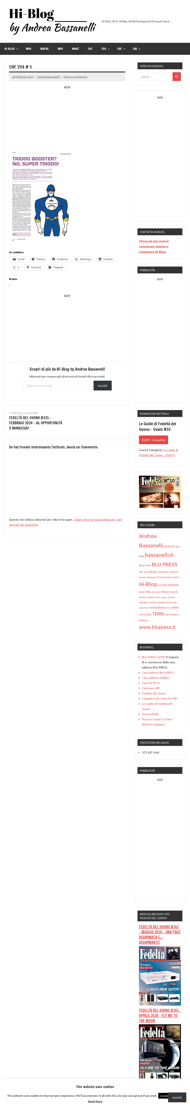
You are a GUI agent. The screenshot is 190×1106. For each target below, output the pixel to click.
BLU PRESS (164, 564)
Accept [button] (164, 1095)
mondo (174, 591)
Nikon (157, 597)
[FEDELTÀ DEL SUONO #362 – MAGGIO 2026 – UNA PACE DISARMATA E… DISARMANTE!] (160, 1004)
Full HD (159, 577)
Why (60, 49)
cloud (146, 571)
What (75, 49)
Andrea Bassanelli (48, 76)
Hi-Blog (9, 49)
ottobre (143, 602)
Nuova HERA (150, 714)
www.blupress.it (157, 627)
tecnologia (145, 614)
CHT (90, 49)
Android (169, 546)
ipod (141, 591)
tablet (175, 607)
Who (28, 49)
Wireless (143, 620)
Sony (168, 607)
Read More (95, 1101)
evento (142, 577)
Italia (148, 591)
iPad (164, 585)
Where (44, 49)
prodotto (162, 602)
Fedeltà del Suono (154, 693)
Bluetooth (145, 565)
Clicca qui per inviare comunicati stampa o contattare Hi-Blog (154, 246)
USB (167, 614)
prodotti (153, 602)
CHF (119, 49)
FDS (103, 49)
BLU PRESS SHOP (153, 657)
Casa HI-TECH (151, 683)
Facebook (151, 577)
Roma (170, 602)
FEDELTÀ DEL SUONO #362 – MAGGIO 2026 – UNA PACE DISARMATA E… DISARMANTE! (160, 934)
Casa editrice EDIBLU (155, 677)
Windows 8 (174, 614)
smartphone (157, 607)
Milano (165, 591)
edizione (174, 571)
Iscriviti (102, 385)
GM (135, 49)
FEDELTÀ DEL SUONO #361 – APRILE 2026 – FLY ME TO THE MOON (160, 1015)
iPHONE (173, 585)
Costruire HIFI (151, 688)
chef (141, 571)
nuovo (171, 597)
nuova (164, 597)
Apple (141, 555)
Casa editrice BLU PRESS (158, 672)
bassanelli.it (159, 555)
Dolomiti (163, 571)
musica (142, 597)
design (153, 571)
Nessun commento (75, 76)
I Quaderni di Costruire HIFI (160, 698)
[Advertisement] (67, 116)
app (177, 546)
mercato (156, 591)
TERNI (158, 613)
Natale (150, 597)
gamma (168, 577)
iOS (159, 585)
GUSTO (176, 577)
